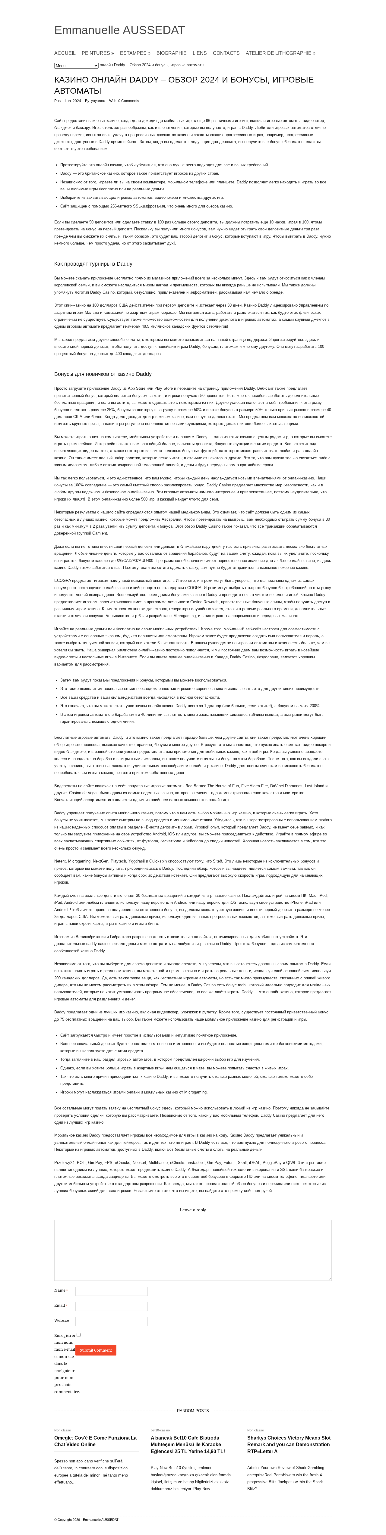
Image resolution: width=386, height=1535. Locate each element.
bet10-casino (160, 1430)
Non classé (62, 1430)
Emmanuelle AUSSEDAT (119, 29)
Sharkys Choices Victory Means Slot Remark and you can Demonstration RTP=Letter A (289, 1444)
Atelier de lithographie (280, 53)
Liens (200, 53)
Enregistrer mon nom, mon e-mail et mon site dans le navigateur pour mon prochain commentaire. (64, 1363)
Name (61, 1290)
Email (60, 1305)
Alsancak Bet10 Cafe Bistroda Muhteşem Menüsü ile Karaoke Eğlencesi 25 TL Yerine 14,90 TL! (188, 1444)
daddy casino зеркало (105, 943)
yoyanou (98, 101)
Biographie (172, 53)
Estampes (135, 53)
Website (61, 1320)
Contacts (226, 53)
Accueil (65, 53)
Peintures (98, 53)
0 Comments (128, 101)
